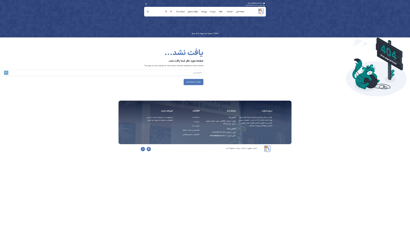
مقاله (220, 11)
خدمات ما (196, 117)
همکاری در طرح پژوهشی (191, 134)
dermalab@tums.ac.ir (218, 135)
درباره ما (213, 11)
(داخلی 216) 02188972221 (221, 132)
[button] (229, 12)
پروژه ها (204, 11)
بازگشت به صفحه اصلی (193, 82)
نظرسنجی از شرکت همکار (191, 130)
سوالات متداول (193, 11)
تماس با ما (195, 126)
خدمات (230, 11)
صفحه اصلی (240, 11)
